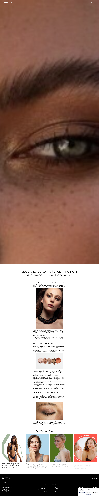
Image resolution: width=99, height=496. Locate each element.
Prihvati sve (82, 492)
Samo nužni (88, 492)
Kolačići (86, 494)
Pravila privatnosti (89, 494)
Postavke (94, 492)
